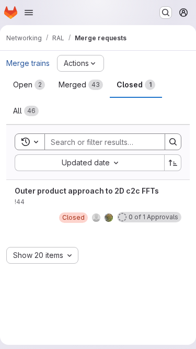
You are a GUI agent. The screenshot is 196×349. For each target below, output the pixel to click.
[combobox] (89, 162)
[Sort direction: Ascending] (173, 162)
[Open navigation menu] (28, 12)
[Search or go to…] (165, 12)
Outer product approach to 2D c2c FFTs (87, 190)
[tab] (29, 85)
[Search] (173, 141)
